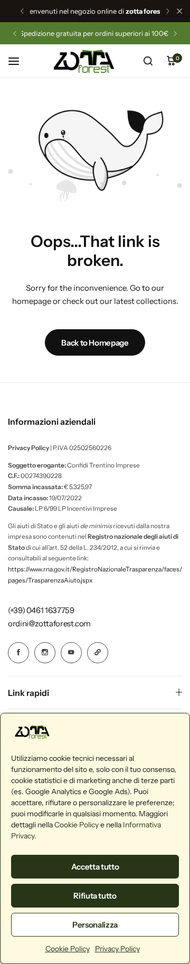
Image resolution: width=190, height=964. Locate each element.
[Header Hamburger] (19, 61)
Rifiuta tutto (94, 896)
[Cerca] (147, 61)
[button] (22, 11)
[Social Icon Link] (18, 652)
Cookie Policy (76, 824)
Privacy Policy (117, 948)
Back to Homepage (94, 343)
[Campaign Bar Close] (179, 11)
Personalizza (95, 925)
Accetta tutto (95, 867)
